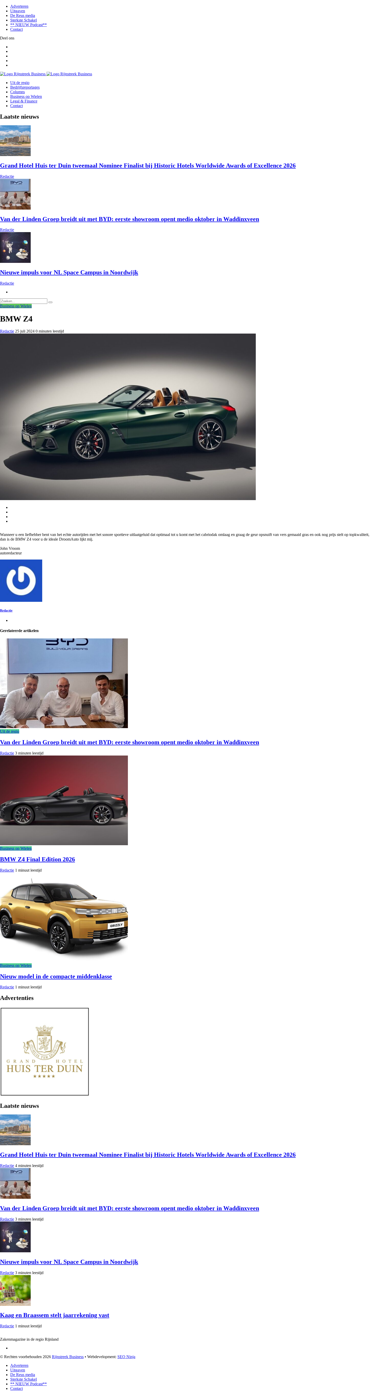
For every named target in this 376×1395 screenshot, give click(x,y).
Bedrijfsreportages (25, 87)
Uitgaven (17, 11)
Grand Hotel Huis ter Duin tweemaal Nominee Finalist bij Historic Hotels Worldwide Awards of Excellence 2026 (148, 165)
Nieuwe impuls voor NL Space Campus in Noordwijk (69, 272)
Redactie (7, 176)
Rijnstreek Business (68, 1357)
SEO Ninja (126, 1357)
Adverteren (19, 6)
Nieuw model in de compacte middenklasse (56, 976)
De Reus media (22, 15)
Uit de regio (19, 82)
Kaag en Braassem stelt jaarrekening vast (54, 1315)
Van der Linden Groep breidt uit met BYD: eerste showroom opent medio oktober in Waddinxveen (129, 219)
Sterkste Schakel (23, 20)
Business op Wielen (26, 96)
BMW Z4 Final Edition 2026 (37, 859)
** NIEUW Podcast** (28, 25)
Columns (17, 92)
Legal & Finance (23, 101)
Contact (16, 29)
